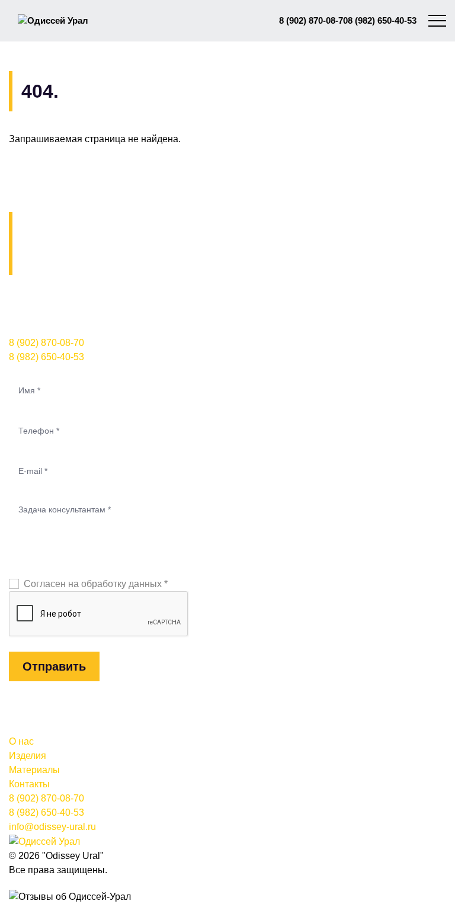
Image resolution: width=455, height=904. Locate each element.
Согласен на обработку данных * (96, 584)
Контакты (29, 784)
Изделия (27, 756)
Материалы (34, 770)
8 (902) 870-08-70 (313, 20)
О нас (21, 741)
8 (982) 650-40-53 (382, 20)
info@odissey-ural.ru (52, 827)
